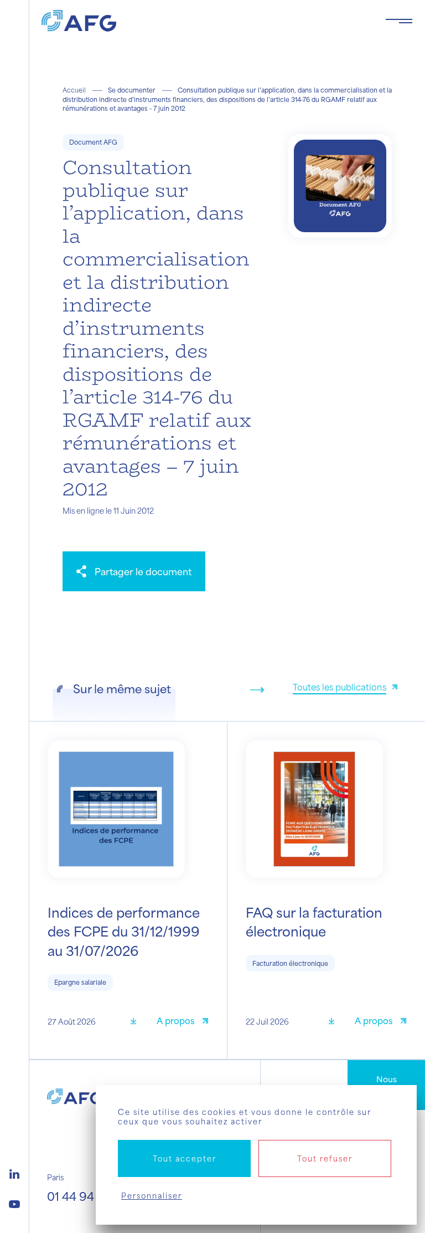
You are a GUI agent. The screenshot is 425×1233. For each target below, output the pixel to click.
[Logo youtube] (14, 1202)
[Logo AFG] (204, 21)
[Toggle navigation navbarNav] (399, 21)
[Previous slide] (239, 690)
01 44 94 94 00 (88, 1196)
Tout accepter (184, 1158)
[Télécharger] (137, 1022)
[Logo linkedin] (14, 1173)
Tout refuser (325, 1158)
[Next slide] (257, 690)
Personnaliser (151, 1195)
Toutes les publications (339, 687)
